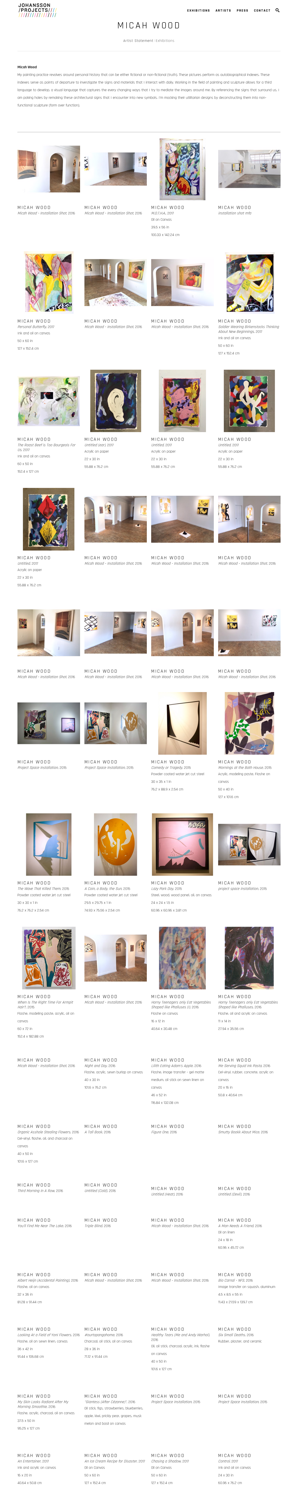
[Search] (277, 10)
